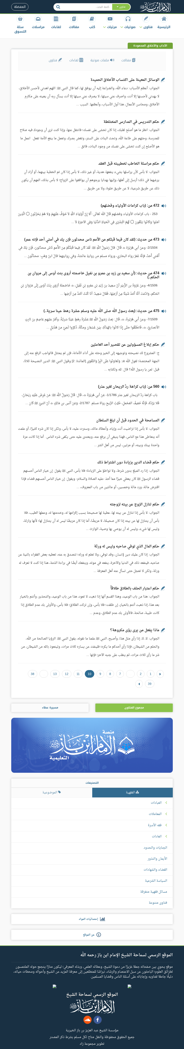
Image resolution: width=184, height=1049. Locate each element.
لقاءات (74, 60)
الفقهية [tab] (131, 793)
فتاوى (53, 60)
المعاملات (155, 814)
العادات (157, 836)
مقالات (126, 60)
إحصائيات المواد (89, 919)
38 (32, 674)
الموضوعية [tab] (50, 793)
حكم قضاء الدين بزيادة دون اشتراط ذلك (128, 462)
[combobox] (87, 7)
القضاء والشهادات (155, 870)
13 (55, 674)
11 (78, 674)
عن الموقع (89, 934)
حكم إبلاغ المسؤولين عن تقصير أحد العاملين (125, 344)
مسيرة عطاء (50, 707)
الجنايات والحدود (155, 848)
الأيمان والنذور (157, 859)
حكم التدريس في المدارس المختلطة (131, 122)
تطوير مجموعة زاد (92, 1043)
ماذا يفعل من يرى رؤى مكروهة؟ (134, 630)
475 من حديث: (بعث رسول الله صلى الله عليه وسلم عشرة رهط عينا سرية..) (101, 311)
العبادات (156, 803)
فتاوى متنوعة (158, 903)
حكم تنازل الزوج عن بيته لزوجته (134, 504)
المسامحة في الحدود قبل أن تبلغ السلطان (127, 420)
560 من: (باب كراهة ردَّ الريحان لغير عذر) (128, 386)
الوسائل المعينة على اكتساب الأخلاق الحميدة (124, 80)
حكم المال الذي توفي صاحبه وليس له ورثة (126, 546)
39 (149, 684)
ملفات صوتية (100, 60)
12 (66, 674)
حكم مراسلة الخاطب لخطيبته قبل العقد (128, 163)
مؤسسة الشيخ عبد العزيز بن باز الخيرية (92, 1030)
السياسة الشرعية (156, 881)
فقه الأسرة (155, 825)
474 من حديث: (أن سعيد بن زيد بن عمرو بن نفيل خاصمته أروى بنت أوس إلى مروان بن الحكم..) (93, 275)
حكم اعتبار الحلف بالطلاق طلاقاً (134, 588)
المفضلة (20, 7)
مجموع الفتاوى (134, 707)
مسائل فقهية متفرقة (153, 892)
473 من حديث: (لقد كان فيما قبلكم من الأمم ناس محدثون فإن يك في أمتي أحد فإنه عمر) (91, 239)
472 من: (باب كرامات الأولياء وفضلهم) (130, 205)
